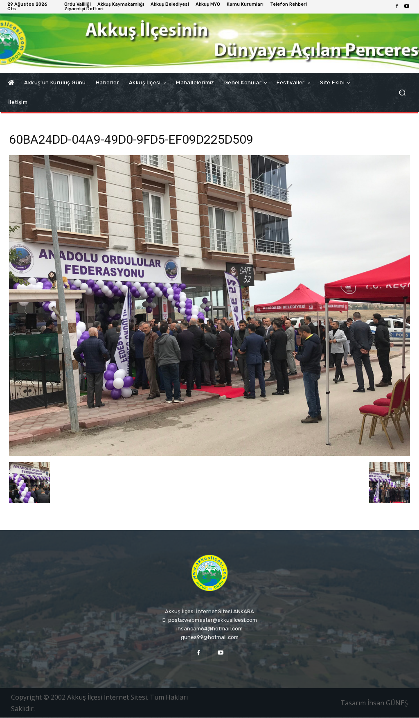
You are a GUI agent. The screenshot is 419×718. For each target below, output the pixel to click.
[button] (402, 92)
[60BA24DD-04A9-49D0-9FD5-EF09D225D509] (209, 453)
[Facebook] (397, 6)
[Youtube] (407, 6)
